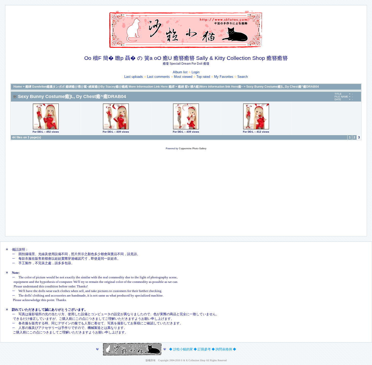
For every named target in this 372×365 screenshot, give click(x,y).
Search (242, 77)
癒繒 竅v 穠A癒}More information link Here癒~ (210, 86)
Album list (180, 72)
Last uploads (133, 77)
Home (17, 86)
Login (195, 72)
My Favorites (223, 77)
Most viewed (183, 77)
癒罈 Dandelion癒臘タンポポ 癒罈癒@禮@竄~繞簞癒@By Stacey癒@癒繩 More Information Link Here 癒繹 (100, 86)
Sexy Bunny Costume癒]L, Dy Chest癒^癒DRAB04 (282, 86)
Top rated (203, 77)
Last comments (158, 77)
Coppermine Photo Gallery (192, 148)
